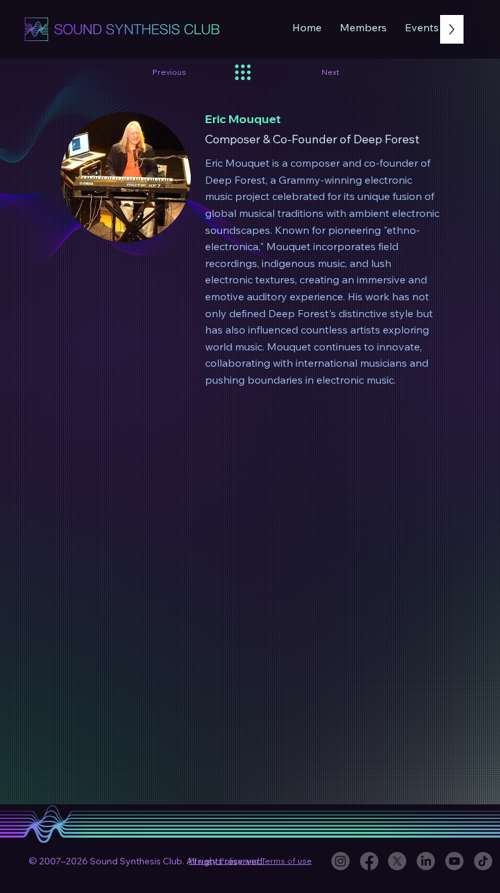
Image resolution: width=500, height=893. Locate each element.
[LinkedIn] (426, 861)
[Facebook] (369, 861)
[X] (397, 861)
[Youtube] (454, 861)
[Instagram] (340, 861)
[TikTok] (483, 861)
